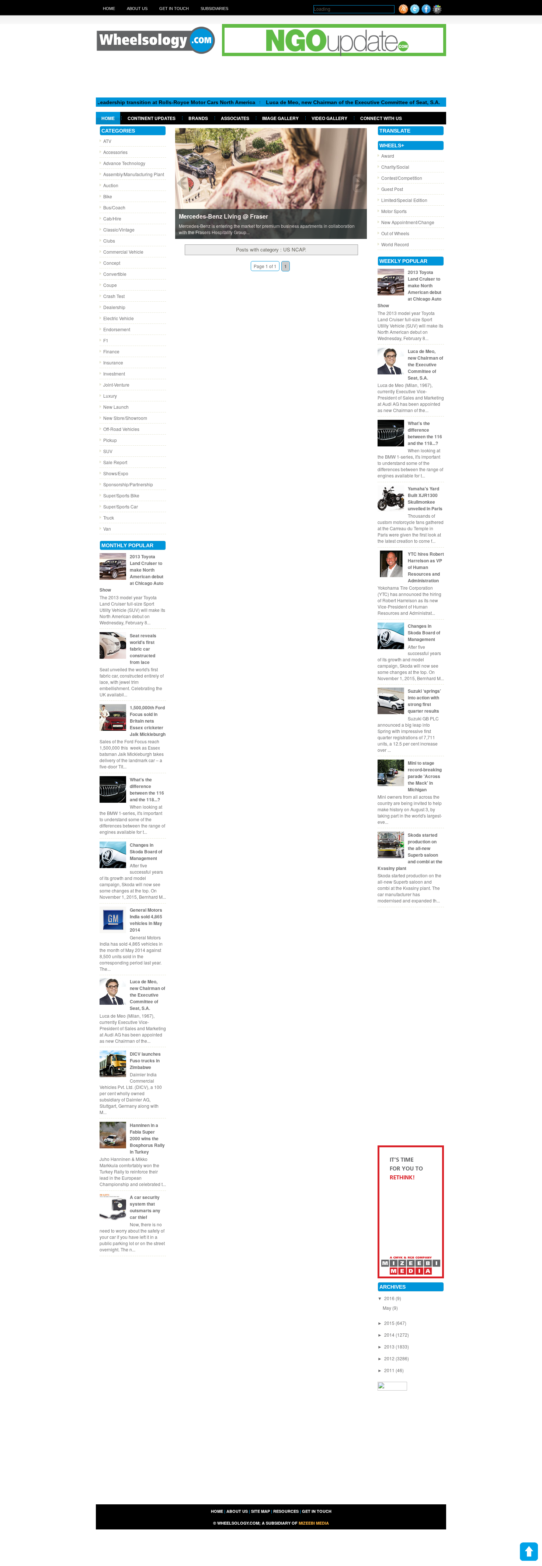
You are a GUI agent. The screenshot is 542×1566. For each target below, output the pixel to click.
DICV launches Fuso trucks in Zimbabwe (145, 1060)
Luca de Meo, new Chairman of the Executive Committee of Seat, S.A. (321, 102)
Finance (111, 351)
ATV (107, 141)
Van (107, 528)
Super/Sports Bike (121, 495)
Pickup (110, 440)
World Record (395, 244)
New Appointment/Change (407, 222)
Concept (111, 263)
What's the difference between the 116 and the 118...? (147, 789)
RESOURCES (286, 1511)
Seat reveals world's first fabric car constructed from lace (143, 648)
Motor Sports (394, 211)
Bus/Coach (114, 207)
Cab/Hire (112, 218)
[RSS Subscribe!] (403, 12)
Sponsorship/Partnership (128, 484)
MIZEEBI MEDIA (314, 1523)
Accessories (115, 152)
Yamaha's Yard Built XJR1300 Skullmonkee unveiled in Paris (425, 498)
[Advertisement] (271, 76)
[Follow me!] (415, 12)
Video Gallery (329, 118)
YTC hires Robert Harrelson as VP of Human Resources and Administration (426, 567)
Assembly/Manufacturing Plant (133, 174)
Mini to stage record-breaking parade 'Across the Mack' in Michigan (425, 776)
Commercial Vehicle (123, 252)
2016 (390, 1298)
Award (387, 156)
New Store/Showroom (125, 418)
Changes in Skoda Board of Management (146, 851)
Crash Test (114, 296)
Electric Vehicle (118, 318)
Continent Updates (152, 118)
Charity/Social (395, 167)
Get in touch (174, 8)
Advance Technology (124, 163)
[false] (271, 183)
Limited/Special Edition (404, 200)
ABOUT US (237, 1511)
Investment (114, 373)
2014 (390, 1335)
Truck (108, 517)
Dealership (114, 307)
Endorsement (116, 329)
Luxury (110, 396)
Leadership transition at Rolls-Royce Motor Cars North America (144, 102)
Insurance (113, 362)
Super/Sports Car (120, 506)
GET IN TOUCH (316, 1511)
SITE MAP (260, 1511)
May (387, 1308)
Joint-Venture (116, 384)
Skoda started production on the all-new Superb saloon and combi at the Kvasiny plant (410, 851)
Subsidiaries (214, 8)
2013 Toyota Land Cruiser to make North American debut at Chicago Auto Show (131, 573)
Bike (107, 196)
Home (109, 8)
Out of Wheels (395, 233)
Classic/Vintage (119, 229)
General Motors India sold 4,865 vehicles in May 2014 (146, 920)
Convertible (114, 274)
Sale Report (115, 462)
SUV (107, 451)
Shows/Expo (115, 473)
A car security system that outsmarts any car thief (145, 1207)
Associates (235, 118)
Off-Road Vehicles (121, 429)
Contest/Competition (401, 178)
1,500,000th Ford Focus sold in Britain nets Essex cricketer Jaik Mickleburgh (148, 720)
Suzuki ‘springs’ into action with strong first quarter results (424, 701)
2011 (390, 1370)
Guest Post (392, 189)
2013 (390, 1346)
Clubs (109, 240)
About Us (137, 8)
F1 (105, 340)
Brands (198, 118)
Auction (110, 185)
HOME (217, 1511)
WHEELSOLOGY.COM (238, 1523)
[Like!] (426, 12)
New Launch (116, 407)
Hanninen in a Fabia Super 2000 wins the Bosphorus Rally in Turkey (147, 1138)
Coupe (110, 285)
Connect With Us (381, 118)
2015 (390, 1323)
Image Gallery (280, 118)
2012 (390, 1358)
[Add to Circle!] (437, 12)
